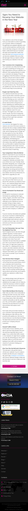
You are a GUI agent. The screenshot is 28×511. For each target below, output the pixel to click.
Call (3, 1)
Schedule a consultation (17, 355)
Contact (3, 471)
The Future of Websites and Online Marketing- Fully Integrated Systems (11, 432)
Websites (3, 451)
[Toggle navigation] (25, 5)
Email (8, 1)
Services (3, 468)
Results (3, 456)
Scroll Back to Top (8, 493)
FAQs (2, 465)
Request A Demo (14, 380)
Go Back (14, 366)
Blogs (2, 459)
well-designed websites (17, 54)
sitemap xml (12, 509)
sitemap (6, 509)
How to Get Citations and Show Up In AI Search (12, 438)
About (3, 462)
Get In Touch (7, 490)
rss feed (17, 509)
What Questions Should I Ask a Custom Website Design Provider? (12, 426)
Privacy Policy (7, 496)
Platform (3, 454)
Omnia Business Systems (14, 505)
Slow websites (6, 124)
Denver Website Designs (15, 504)
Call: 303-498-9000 (14, 384)
